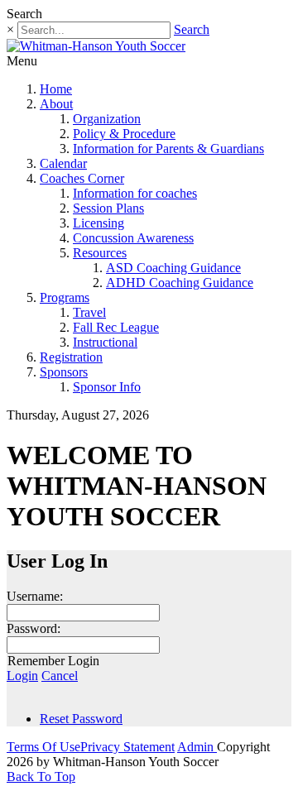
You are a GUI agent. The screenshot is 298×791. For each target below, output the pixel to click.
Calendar (63, 163)
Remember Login (53, 661)
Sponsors (64, 372)
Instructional (105, 342)
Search (191, 29)
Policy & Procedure (124, 134)
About (56, 104)
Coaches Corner (82, 178)
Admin (197, 747)
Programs (64, 297)
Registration (71, 357)
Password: (33, 628)
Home (56, 89)
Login (22, 676)
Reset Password (81, 719)
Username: (35, 596)
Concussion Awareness (133, 238)
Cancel (59, 676)
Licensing (98, 223)
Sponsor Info (107, 387)
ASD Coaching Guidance (173, 268)
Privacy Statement (127, 747)
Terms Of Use (43, 747)
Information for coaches (135, 193)
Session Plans (108, 208)
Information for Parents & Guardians (168, 148)
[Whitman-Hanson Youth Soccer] (96, 46)
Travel (89, 312)
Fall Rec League (116, 327)
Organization (107, 119)
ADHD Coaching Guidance (179, 283)
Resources (100, 253)
